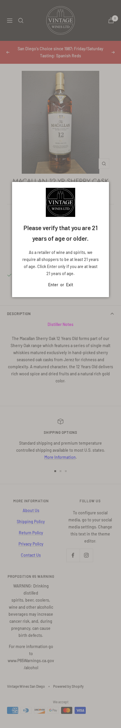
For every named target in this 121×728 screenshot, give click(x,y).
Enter (53, 284)
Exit (69, 284)
